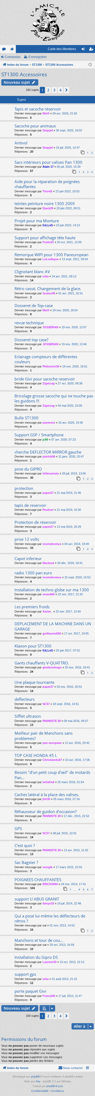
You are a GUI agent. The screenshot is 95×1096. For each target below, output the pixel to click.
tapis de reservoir (30, 505)
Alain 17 (48, 166)
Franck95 (48, 995)
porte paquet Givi (30, 991)
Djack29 (47, 208)
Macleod (48, 563)
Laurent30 (49, 962)
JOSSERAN (50, 327)
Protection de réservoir (35, 522)
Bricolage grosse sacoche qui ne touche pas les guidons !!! (54, 398)
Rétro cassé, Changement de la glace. (48, 288)
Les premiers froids (32, 606)
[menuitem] (70, 1068)
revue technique (29, 322)
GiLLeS (47, 225)
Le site (13, 50)
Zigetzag (48, 383)
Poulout (48, 509)
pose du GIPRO (28, 469)
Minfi (45, 113)
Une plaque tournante (34, 682)
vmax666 (48, 594)
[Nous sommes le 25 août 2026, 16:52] (90, 65)
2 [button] (48, 89)
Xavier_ (47, 611)
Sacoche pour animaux (35, 125)
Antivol (21, 142)
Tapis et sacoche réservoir (38, 109)
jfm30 (46, 799)
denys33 (48, 903)
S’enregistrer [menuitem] (92, 50)
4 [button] (60, 89)
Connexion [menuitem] (84, 50)
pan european (52, 742)
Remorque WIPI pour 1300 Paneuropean (51, 254)
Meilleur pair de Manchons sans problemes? (44, 735)
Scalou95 (48, 293)
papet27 (48, 492)
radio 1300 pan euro (33, 572)
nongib (47, 867)
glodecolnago (52, 667)
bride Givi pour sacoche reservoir (45, 378)
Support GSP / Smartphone (39, 434)
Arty (38, 1081)
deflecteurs (25, 699)
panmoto (48, 422)
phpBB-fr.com (54, 1086)
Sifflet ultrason (28, 716)
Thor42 (47, 191)
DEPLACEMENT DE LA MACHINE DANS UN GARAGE (53, 626)
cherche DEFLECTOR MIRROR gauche (48, 452)
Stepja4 (47, 130)
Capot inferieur (28, 558)
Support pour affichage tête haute (45, 237)
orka (45, 276)
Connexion (13, 57)
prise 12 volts (27, 539)
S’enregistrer (37, 57)
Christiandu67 (52, 759)
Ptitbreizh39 (50, 366)
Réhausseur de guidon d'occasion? (46, 811)
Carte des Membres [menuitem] (62, 49)
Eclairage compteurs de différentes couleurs (46, 359)
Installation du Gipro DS (36, 957)
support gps (25, 974)
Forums (5, 50)
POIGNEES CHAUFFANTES (38, 879)
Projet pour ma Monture (37, 220)
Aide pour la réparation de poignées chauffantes (47, 184)
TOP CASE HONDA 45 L (36, 755)
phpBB (35, 1076)
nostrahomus (51, 543)
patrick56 (48, 456)
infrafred (48, 782)
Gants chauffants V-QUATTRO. (42, 662)
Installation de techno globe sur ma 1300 (52, 589)
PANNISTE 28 (51, 720)
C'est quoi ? (25, 845)
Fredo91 (48, 242)
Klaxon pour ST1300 (33, 646)
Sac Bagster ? (26, 862)
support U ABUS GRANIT (37, 899)
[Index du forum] (47, 22)
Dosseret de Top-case (34, 305)
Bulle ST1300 (27, 417)
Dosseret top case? (31, 339)
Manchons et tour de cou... (39, 940)
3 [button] (54, 89)
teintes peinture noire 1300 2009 (45, 203)
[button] (66, 90)
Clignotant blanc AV (32, 271)
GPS (18, 828)
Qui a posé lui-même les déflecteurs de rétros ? (50, 918)
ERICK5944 (50, 884)
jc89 (45, 439)
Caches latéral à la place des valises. (47, 794)
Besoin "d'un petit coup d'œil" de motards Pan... (52, 775)
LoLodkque (50, 259)
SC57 (46, 703)
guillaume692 (51, 633)
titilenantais (50, 473)
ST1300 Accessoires (24, 74)
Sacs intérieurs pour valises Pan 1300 (48, 162)
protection (24, 488)
